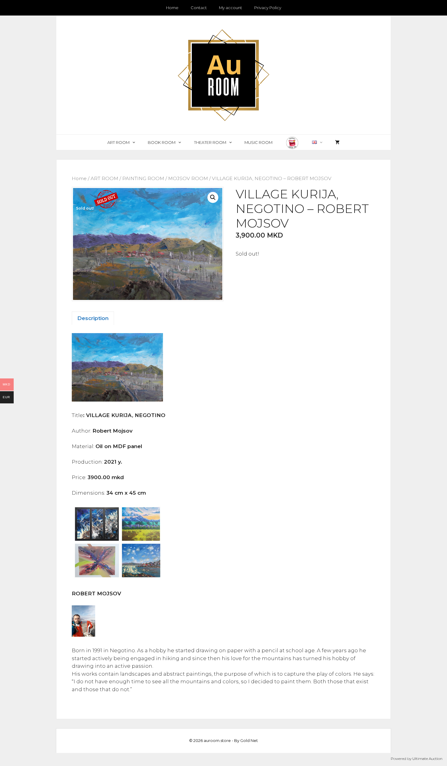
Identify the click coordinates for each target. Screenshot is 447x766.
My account (230, 7)
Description (93, 318)
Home (172, 7)
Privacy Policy (267, 7)
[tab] (93, 318)
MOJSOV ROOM (188, 178)
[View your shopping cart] (337, 142)
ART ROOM (118, 142)
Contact (199, 7)
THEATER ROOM (210, 142)
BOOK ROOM (161, 142)
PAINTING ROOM (143, 178)
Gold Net (249, 740)
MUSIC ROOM (258, 142)
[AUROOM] (223, 74)
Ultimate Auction (427, 758)
